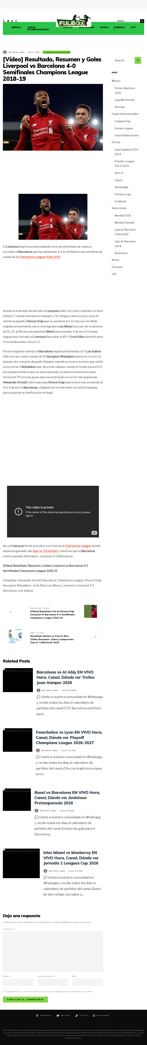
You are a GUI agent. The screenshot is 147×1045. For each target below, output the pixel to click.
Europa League (124, 128)
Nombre (7, 976)
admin (22, 52)
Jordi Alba (39, 585)
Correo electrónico (46, 976)
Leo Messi (54, 585)
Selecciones (86, 27)
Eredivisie (120, 201)
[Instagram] (16, 21)
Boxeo (104, 27)
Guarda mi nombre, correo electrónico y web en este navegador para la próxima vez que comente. (49, 991)
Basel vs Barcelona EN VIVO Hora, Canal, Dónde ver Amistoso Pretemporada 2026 (67, 797)
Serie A (119, 172)
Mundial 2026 (123, 215)
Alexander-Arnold (29, 580)
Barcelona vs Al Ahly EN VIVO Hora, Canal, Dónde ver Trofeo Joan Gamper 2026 (65, 677)
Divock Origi (93, 580)
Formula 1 (119, 28)
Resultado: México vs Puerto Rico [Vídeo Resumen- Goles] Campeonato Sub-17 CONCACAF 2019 (52, 638)
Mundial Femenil (124, 222)
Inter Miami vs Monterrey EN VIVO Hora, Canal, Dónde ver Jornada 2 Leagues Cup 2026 (71, 858)
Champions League (70, 580)
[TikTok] (12, 21)
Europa (67, 27)
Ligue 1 (119, 180)
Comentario (9, 929)
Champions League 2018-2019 (57, 52)
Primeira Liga (123, 194)
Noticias (120, 106)
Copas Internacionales (38, 28)
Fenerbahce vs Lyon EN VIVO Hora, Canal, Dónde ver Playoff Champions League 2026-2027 (69, 737)
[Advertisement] (53, 174)
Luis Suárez (25, 590)
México (16, 27)
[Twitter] (8, 21)
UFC (133, 27)
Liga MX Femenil (125, 99)
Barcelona (49, 580)
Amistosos (121, 253)
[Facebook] (4, 21)
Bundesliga (121, 187)
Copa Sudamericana (127, 135)
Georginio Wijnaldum (17, 585)
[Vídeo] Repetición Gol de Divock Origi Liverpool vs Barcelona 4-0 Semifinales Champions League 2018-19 (52, 613)
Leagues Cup (122, 121)
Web (74, 976)
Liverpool (68, 585)
